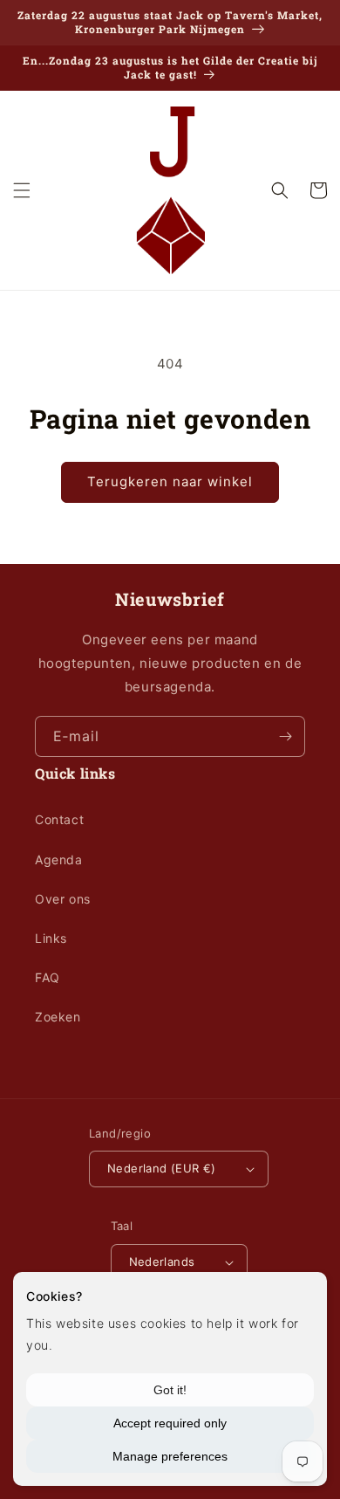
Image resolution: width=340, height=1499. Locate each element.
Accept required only (170, 1423)
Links (51, 938)
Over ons (63, 898)
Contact (59, 819)
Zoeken (58, 1016)
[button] (22, 190)
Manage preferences (170, 1456)
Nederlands (162, 1262)
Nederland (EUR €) (161, 1168)
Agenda (59, 859)
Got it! (170, 1390)
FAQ (47, 977)
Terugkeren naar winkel (170, 481)
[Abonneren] (285, 736)
